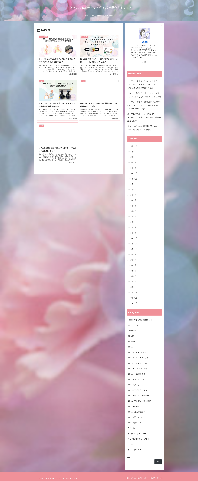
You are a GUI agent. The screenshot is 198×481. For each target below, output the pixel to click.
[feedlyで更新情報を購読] (143, 62)
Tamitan (144, 42)
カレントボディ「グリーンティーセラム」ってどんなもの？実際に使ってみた (144, 95)
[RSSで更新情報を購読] (145, 62)
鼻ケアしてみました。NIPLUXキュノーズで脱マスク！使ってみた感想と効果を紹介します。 (144, 117)
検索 (129, 458)
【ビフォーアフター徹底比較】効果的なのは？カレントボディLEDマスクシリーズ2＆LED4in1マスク (144, 105)
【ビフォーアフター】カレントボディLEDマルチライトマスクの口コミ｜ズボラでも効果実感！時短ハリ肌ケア (144, 84)
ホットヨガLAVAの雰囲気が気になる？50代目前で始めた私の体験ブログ (143, 128)
